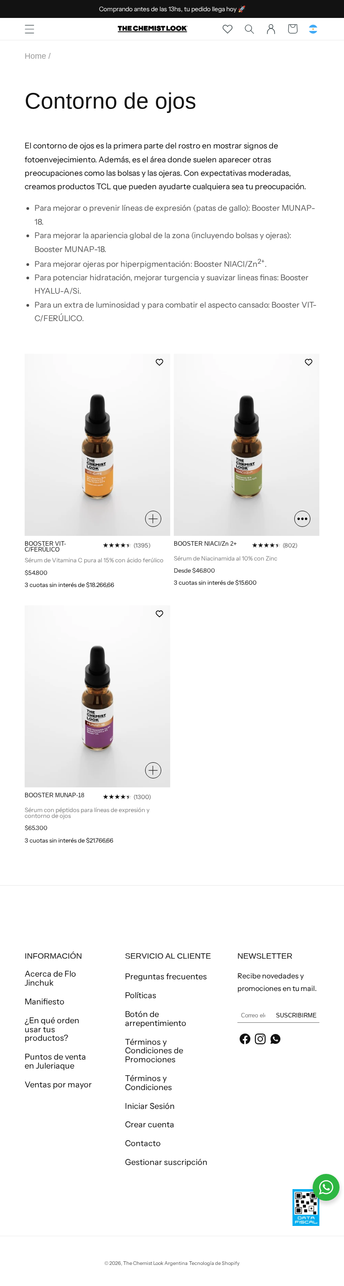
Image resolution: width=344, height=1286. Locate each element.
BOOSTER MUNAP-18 (54, 795)
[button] (29, 28)
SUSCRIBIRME (296, 1015)
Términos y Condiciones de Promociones (154, 1051)
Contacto (143, 1143)
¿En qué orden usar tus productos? (52, 1029)
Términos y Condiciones (148, 1082)
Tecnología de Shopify (214, 1263)
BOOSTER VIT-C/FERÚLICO (45, 546)
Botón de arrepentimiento (155, 1018)
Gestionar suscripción (166, 1162)
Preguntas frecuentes (166, 977)
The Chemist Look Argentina (155, 1263)
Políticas (140, 995)
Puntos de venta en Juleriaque (55, 1061)
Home (35, 56)
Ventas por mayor (58, 1085)
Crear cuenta (149, 1125)
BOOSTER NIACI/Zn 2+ (205, 544)
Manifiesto (44, 1002)
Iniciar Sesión (150, 1106)
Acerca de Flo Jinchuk (50, 979)
